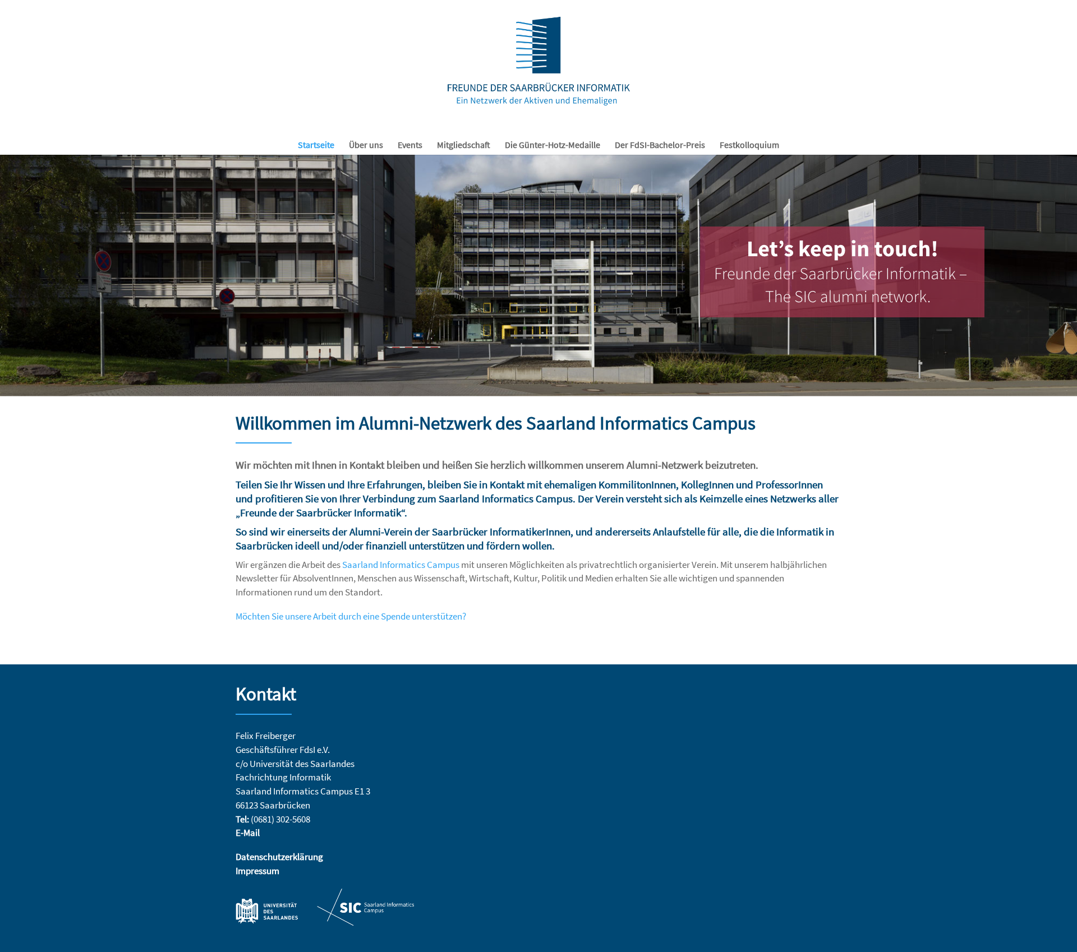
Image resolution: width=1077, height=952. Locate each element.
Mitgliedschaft (463, 145)
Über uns (366, 145)
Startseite (316, 145)
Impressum (257, 871)
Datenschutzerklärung (279, 857)
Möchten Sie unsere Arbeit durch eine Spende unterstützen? (351, 616)
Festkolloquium (749, 145)
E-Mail (248, 833)
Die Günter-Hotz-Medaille (552, 145)
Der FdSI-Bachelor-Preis (660, 145)
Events (410, 145)
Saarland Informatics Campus (401, 565)
